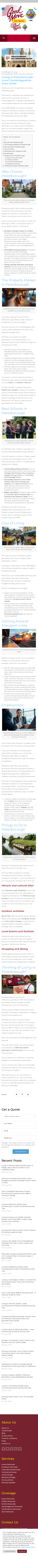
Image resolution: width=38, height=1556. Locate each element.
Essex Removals (8, 1499)
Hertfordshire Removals (11, 1509)
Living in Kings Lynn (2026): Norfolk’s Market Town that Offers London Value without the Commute (17, 1219)
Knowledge (6, 72)
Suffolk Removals (8, 1501)
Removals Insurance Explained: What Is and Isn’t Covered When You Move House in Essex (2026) (19, 1256)
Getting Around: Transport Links (15, 151)
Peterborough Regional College (16, 496)
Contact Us (6, 1444)
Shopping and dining (13, 163)
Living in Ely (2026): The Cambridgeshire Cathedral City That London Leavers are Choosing (17, 1243)
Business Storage (8, 1477)
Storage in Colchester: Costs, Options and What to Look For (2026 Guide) (18, 1341)
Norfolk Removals (9, 1504)
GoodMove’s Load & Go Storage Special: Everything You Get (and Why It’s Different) (19, 1365)
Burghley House (28, 919)
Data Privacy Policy (27, 1547)
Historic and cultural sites (14, 157)
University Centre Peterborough (18, 494)
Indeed (11, 801)
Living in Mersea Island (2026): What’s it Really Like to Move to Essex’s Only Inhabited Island (17, 1168)
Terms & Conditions (9, 1438)
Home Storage (7, 1475)
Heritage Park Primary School (15, 473)
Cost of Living (9, 149)
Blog (3, 1433)
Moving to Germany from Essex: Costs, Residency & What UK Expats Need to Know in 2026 (19, 1181)
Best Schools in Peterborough (14, 147)
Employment (8, 153)
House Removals (8, 1464)
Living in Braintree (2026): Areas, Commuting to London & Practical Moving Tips (18, 1206)
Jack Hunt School (21, 484)
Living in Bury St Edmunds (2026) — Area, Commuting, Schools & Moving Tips (18, 1330)
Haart (10, 383)
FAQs (4, 1441)
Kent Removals (8, 1512)
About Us (5, 1428)
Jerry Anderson (28, 74)
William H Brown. (24, 383)
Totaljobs (24, 807)
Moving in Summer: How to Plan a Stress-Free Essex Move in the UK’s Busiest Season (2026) (18, 1353)
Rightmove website (10, 390)
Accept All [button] (22, 1551)
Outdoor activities (12, 159)
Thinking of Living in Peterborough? (16, 166)
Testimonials (7, 1431)
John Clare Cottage (13, 921)
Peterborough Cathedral (15, 890)
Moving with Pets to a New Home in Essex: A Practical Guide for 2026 (19, 1231)
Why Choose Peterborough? (13, 142)
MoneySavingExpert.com (13, 614)
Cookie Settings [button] (9, 1551)
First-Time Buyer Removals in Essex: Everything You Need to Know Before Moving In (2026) (16, 1193)
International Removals (11, 1470)
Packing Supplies (8, 1482)
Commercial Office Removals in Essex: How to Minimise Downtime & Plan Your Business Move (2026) (19, 1319)
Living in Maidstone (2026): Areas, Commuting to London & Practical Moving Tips (18, 1269)
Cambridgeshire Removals (12, 1506)
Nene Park (6, 916)
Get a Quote (19, 21)
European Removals (10, 1467)
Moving (14, 72)
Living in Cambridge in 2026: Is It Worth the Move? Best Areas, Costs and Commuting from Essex (19, 1282)
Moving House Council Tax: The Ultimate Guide (18, 1398)
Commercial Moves (9, 1472)
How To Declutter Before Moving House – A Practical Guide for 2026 (19, 1294)
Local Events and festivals (14, 161)
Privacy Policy (7, 1436)
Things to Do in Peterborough (14, 155)
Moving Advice (7, 1480)
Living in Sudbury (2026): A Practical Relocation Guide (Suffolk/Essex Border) (17, 1376)
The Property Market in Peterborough (17, 144)
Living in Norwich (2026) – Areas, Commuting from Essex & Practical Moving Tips (18, 1306)
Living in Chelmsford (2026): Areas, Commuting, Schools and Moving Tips (16, 1387)
